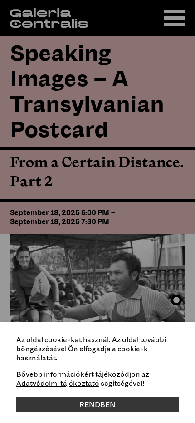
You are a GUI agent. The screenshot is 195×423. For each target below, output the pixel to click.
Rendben (97, 404)
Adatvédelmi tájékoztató (57, 383)
